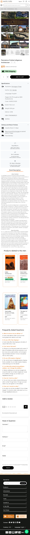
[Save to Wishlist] (11, 62)
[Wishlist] (23, 1)
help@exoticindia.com (7, 375)
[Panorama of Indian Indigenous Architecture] (3, 52)
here (15, 382)
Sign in (20, 1)
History (16, 8)
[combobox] (14, 5)
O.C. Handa (13, 90)
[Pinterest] (13, 522)
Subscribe (23, 483)
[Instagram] (15, 522)
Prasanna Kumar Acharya (10, 276)
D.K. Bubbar (24, 314)
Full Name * (5, 437)
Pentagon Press (16, 86)
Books (5, 8)
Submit (8, 467)
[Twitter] (11, 522)
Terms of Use (17, 464)
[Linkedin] (17, 522)
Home (2, 8)
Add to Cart (20, 77)
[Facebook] (9, 522)
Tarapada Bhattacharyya (8, 315)
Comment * (5, 424)
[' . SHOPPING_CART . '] (26, 1)
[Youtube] (19, 522)
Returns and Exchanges (12, 131)
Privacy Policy (25, 464)
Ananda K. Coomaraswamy (24, 276)
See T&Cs (18, 148)
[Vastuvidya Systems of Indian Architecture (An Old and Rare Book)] (10, 309)
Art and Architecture (10, 8)
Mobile (4, 455)
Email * (4, 446)
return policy (10, 355)
